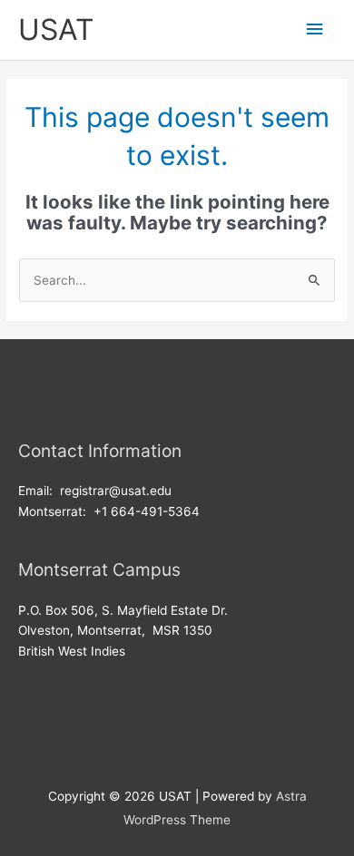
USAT (55, 29)
